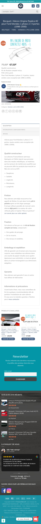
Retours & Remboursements (13, 513)
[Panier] (37, 5)
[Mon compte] (33, 5)
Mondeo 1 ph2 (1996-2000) (28, 30)
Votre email (7, 371)
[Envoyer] (37, 11)
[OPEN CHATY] (35, 519)
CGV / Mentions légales (11, 510)
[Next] (40, 329)
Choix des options (28, 339)
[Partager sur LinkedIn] (20, 111)
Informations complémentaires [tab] (14, 129)
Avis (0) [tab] (5, 134)
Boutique (6, 30)
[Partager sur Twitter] (10, 111)
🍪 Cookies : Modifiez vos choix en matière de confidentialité (20, 517)
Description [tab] (7, 125)
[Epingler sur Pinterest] (16, 111)
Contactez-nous (20, 515)
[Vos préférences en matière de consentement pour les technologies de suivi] (3, 520)
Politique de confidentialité (28, 510)
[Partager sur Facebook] (6, 111)
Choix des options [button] (8, 339)
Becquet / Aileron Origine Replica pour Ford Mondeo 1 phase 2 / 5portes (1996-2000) (9, 331)
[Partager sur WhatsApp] (3, 111)
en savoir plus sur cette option (15, 213)
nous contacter (14, 299)
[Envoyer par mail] (13, 111)
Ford (14, 30)
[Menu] (2, 6)
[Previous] (1, 329)
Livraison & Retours (29, 513)
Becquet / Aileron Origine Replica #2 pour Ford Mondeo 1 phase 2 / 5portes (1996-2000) (30, 331)
